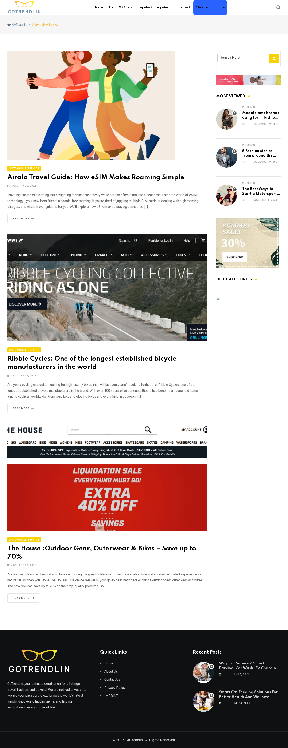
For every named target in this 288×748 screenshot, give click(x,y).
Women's (248, 107)
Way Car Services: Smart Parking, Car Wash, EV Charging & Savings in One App (249, 668)
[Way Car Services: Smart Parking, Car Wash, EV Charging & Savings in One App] (203, 672)
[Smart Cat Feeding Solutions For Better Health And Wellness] (203, 701)
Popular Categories (153, 7)
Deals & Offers (120, 7)
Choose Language (210, 7)
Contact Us (112, 680)
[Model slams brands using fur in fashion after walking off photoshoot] (226, 119)
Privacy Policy (114, 688)
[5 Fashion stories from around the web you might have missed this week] (226, 157)
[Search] (278, 7)
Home (98, 7)
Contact (183, 7)
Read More (21, 218)
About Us (111, 672)
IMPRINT (111, 696)
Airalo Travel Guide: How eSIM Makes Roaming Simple (95, 177)
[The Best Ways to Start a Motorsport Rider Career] (226, 195)
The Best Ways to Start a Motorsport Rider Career (259, 193)
